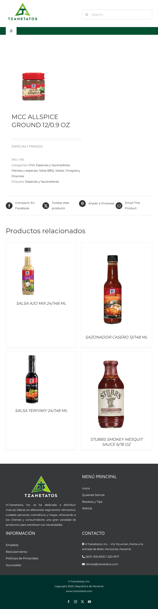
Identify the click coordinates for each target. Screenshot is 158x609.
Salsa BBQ (46, 170)
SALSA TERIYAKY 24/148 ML (41, 410)
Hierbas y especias (25, 170)
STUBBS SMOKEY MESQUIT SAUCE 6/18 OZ (117, 442)
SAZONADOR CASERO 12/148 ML (117, 337)
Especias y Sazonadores (53, 165)
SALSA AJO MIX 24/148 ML (41, 303)
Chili (31, 165)
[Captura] (41, 73)
